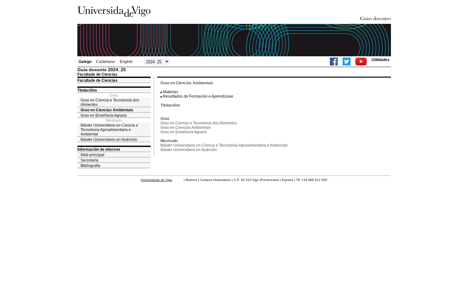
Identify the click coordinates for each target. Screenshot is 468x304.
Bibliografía (90, 165)
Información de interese (98, 149)
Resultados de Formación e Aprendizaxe (198, 96)
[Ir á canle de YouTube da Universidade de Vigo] (361, 62)
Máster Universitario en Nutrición (109, 139)
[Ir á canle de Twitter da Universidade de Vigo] (347, 62)
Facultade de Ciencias (97, 80)
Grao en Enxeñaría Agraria (104, 115)
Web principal (92, 155)
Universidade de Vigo (156, 180)
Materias (170, 92)
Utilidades (381, 60)
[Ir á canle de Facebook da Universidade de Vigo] (334, 62)
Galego (85, 61)
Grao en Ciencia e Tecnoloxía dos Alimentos (110, 102)
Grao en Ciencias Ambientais (107, 110)
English (126, 61)
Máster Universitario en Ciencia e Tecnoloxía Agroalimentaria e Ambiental (109, 129)
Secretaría (89, 160)
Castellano (105, 61)
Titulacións (87, 90)
